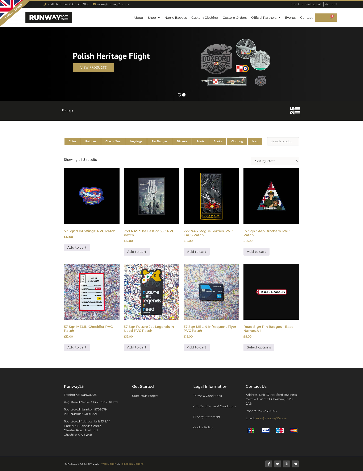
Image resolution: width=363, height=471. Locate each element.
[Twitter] (277, 463)
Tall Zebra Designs (132, 463)
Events (290, 18)
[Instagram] (286, 463)
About (138, 18)
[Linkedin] (295, 463)
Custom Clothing (204, 18)
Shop (152, 18)
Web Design (108, 463)
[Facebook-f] (268, 463)
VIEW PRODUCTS (93, 67)
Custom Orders (235, 18)
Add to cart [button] (77, 247)
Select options (259, 347)
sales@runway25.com (271, 418)
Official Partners (263, 18)
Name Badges (175, 18)
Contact (306, 18)
